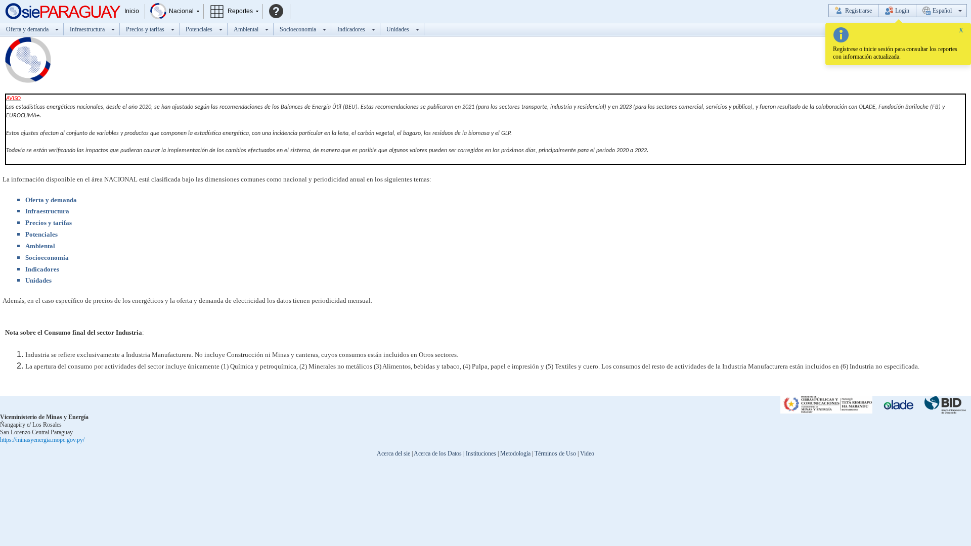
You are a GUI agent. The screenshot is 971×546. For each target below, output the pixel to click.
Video (587, 453)
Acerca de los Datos (438, 453)
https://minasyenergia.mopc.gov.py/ (42, 439)
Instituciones (481, 453)
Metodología (515, 453)
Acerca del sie (393, 453)
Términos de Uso (555, 453)
